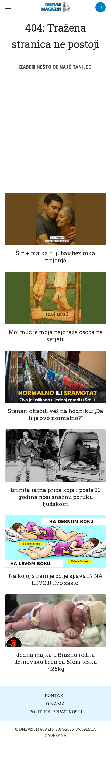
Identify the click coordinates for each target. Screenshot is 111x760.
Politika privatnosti (55, 711)
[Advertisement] (55, 134)
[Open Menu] (10, 4)
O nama (55, 703)
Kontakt (55, 695)
